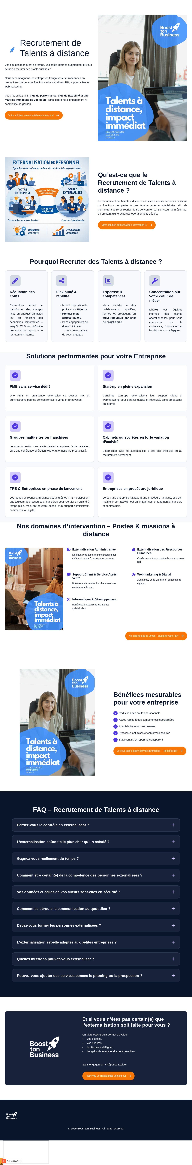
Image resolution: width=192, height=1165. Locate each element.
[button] (96, 825)
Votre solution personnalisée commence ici (31, 115)
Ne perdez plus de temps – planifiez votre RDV (154, 636)
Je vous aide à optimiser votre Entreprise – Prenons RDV (147, 751)
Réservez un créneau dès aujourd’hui (106, 1076)
